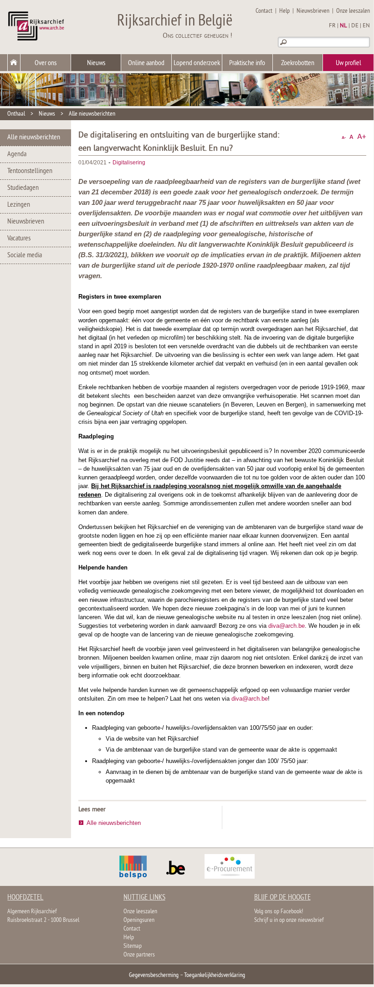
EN (366, 26)
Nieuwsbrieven (313, 11)
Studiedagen (23, 188)
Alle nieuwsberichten (92, 114)
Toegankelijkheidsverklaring (214, 975)
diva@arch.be (286, 625)
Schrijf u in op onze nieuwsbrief (289, 920)
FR (332, 26)
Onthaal (16, 114)
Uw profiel (348, 63)
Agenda (16, 154)
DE (355, 26)
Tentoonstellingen (29, 171)
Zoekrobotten (297, 63)
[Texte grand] (361, 136)
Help (284, 11)
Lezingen (18, 204)
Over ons (45, 63)
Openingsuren (138, 920)
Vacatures (19, 238)
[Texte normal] (351, 136)
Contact (264, 11)
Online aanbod (146, 63)
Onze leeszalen (353, 11)
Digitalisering (129, 162)
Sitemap (132, 946)
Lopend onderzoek (197, 63)
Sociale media (24, 255)
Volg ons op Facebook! (278, 911)
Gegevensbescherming (154, 975)
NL (343, 26)
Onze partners (139, 955)
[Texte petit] (344, 136)
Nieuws (96, 63)
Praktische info (247, 63)
